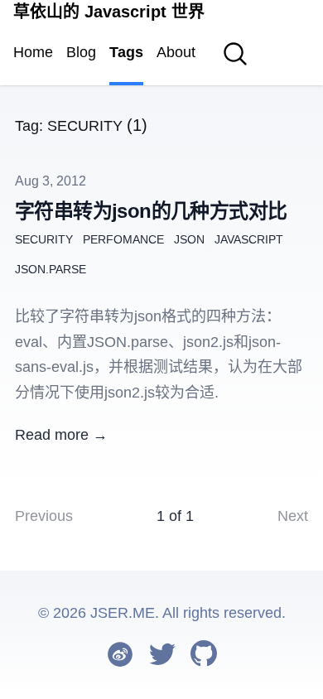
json (189, 239)
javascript (249, 239)
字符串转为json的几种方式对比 (151, 211)
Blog (81, 52)
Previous (44, 516)
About (176, 52)
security (44, 239)
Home (33, 52)
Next (292, 516)
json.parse (50, 269)
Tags (126, 52)
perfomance (123, 239)
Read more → (61, 435)
